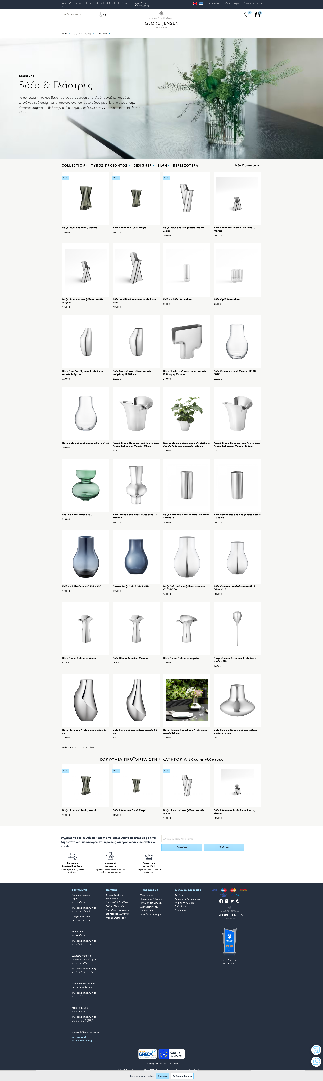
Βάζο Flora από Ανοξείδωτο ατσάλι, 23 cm (84, 731)
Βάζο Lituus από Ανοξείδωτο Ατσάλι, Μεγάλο (83, 301)
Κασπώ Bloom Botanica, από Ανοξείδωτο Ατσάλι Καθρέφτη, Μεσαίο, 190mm (237, 444)
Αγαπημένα (180, 909)
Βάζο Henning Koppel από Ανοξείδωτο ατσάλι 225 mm (185, 731)
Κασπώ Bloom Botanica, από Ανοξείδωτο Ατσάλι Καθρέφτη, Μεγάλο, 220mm (186, 444)
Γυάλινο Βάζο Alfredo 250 (77, 515)
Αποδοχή (163, 1075)
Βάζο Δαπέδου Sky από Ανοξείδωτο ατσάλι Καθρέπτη (82, 373)
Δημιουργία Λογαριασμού (187, 898)
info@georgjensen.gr (88, 1031)
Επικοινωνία (214, 3)
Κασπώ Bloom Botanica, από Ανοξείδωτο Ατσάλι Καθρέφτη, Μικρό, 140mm (136, 444)
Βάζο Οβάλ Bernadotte (227, 299)
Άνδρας (224, 847)
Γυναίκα (182, 847)
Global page (86, 1040)
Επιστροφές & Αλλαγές (117, 913)
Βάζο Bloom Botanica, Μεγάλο (181, 658)
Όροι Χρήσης (146, 895)
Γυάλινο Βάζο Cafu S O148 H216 (131, 586)
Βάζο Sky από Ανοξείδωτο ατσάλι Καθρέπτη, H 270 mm (132, 373)
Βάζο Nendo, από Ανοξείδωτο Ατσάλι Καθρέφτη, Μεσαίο (184, 373)
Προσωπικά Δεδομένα (151, 898)
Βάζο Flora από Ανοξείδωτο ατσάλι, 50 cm (135, 731)
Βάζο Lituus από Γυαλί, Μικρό (129, 228)
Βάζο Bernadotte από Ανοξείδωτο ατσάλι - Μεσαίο (237, 516)
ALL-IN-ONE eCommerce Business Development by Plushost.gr (174, 1070)
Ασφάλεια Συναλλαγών (117, 909)
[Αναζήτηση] (105, 14)
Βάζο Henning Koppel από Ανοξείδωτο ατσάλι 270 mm (236, 731)
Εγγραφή (237, 3)
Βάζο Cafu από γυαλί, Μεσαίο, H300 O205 (235, 373)
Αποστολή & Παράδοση (117, 902)
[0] (247, 16)
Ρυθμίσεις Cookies (182, 1075)
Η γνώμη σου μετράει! (151, 902)
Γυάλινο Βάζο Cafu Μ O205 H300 (81, 586)
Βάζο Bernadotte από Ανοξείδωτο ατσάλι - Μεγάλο (186, 516)
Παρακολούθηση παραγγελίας (114, 896)
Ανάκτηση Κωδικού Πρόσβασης (184, 904)
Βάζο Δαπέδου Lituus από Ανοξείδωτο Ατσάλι (134, 301)
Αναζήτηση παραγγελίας (143, 4)
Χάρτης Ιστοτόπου (149, 906)
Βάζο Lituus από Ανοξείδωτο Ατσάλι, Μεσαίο (234, 229)
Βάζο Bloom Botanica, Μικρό (79, 658)
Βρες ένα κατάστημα (150, 914)
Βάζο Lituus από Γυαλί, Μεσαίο (79, 228)
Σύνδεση (226, 3)
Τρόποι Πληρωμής (115, 906)
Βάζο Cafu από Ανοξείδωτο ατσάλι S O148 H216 (234, 588)
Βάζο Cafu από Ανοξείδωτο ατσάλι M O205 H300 (184, 588)
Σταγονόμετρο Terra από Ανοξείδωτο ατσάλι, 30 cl (235, 660)
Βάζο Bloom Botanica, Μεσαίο (130, 658)
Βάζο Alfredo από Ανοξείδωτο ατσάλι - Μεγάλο (135, 516)
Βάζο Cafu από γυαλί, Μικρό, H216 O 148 (85, 443)
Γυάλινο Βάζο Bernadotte (177, 299)
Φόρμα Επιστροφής (116, 917)
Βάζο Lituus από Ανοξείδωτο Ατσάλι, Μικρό (184, 229)
